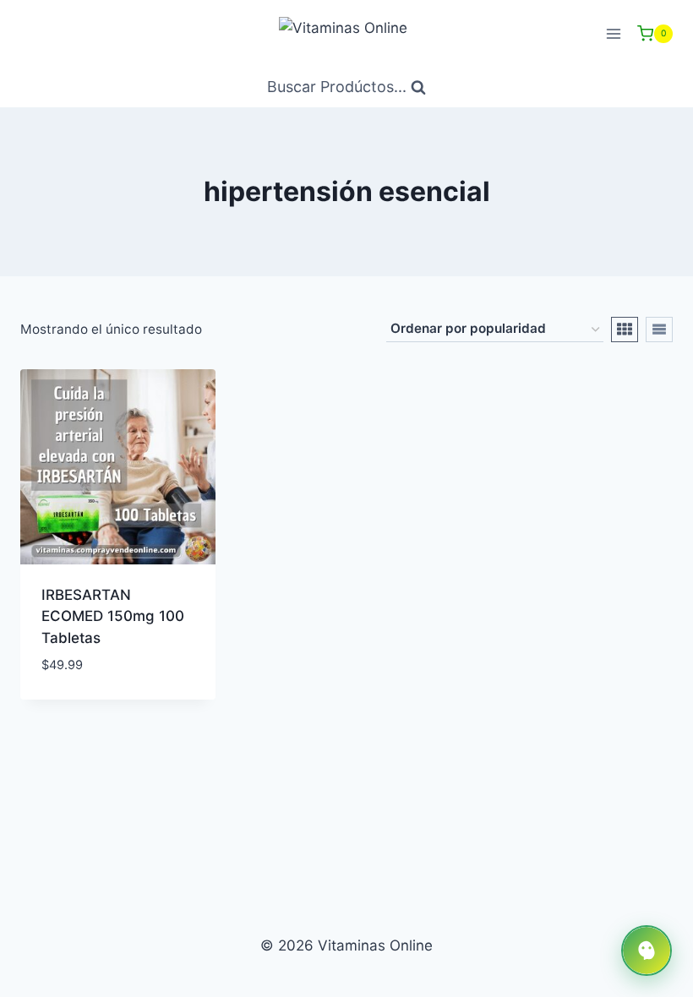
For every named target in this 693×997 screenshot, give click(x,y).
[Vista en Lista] (659, 329)
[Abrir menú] (613, 33)
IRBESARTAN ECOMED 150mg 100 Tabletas (112, 616)
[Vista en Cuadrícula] (624, 329)
